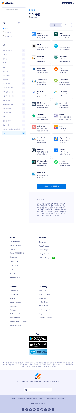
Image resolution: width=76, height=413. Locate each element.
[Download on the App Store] (38, 345)
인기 (66, 25)
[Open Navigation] (73, 3)
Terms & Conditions (18, 399)
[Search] (4, 9)
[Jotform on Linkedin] (30, 409)
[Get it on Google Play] (38, 338)
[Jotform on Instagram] (49, 409)
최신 (55, 25)
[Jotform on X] (26, 409)
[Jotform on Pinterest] (41, 409)
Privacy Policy (32, 399)
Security (42, 399)
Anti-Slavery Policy (38, 403)
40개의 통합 (34, 17)
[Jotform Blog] (38, 409)
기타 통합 (35, 14)
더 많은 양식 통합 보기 (51, 186)
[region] (14, 89)
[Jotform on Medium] (34, 409)
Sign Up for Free (67, 3)
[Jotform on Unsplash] (53, 409)
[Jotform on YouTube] (45, 409)
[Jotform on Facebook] (23, 409)
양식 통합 (32, 10)
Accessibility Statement (55, 399)
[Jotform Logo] (7, 3)
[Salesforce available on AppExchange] (38, 352)
